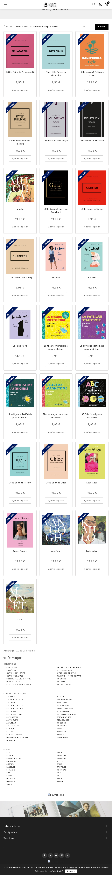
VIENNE (60, 781)
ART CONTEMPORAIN (14, 699)
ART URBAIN (11, 723)
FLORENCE (10, 781)
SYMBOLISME (62, 737)
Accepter (71, 871)
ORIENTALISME (63, 711)
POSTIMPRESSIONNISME (67, 714)
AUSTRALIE (10, 764)
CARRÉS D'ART (12, 670)
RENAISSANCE (63, 720)
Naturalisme (63, 705)
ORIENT (60, 761)
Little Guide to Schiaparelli (20, 72)
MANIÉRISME (62, 702)
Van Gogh (56, 551)
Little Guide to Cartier (92, 209)
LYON (59, 752)
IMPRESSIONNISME (65, 699)
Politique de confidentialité (49, 871)
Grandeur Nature (14, 676)
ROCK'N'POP (62, 679)
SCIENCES (61, 681)
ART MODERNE (12, 717)
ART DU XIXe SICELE (14, 708)
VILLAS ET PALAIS (64, 684)
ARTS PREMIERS (12, 726)
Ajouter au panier (20, 90)
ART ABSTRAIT (12, 697)
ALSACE (9, 755)
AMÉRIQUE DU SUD (14, 758)
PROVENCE (61, 767)
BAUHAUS (10, 731)
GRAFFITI (60, 697)
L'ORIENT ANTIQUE (13, 681)
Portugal (61, 770)
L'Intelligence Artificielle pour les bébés (20, 416)
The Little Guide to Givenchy (56, 74)
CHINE (9, 772)
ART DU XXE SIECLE (14, 714)
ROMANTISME (62, 726)
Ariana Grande (20, 551)
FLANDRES (10, 778)
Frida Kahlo (92, 551)
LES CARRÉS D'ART (64, 670)
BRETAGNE (10, 770)
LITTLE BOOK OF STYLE (66, 673)
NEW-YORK (61, 755)
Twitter (50, 855)
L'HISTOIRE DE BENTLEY (92, 140)
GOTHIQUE (10, 740)
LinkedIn (67, 855)
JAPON (9, 784)
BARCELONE (11, 767)
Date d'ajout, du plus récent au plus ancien (51, 27)
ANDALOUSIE (11, 761)
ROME (59, 772)
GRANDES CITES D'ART (15, 673)
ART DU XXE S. (12, 711)
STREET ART (61, 734)
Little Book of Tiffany (20, 482)
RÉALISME (61, 728)
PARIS (59, 764)
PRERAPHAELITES (64, 717)
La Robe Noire (20, 346)
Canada (10, 775)
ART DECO (10, 702)
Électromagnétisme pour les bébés (56, 416)
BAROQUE (10, 728)
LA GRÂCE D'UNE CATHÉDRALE (70, 667)
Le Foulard (92, 277)
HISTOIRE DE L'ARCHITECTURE (18, 679)
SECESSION (62, 731)
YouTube (56, 855)
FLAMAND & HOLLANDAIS (17, 737)
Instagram (62, 855)
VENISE (60, 778)
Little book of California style (92, 74)
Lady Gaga (92, 482)
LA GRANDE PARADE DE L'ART (18, 684)
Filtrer (101, 27)
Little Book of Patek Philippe (19, 142)
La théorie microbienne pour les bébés (56, 347)
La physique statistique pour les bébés (92, 347)
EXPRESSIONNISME (14, 734)
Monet (19, 619)
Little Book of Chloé (56, 482)
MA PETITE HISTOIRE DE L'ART (69, 676)
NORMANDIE (62, 758)
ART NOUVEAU (12, 720)
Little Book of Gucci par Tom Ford (56, 211)
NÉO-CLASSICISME (65, 708)
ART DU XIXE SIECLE (14, 705)
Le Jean (56, 277)
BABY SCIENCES (13, 667)
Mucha (19, 209)
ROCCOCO (61, 723)
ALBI (8, 752)
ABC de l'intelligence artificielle (92, 416)
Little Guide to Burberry (20, 277)
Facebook (44, 855)
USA (59, 775)
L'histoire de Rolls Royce (56, 140)
